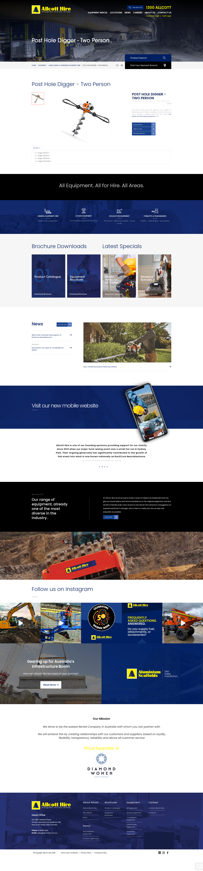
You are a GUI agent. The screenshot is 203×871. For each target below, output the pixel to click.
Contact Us (164, 12)
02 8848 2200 (43, 823)
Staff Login (166, 16)
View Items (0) (137, 7)
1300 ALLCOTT (158, 7)
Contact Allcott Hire (156, 801)
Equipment (42, 65)
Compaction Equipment (132, 811)
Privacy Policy (86, 845)
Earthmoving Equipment (131, 818)
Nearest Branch (139, 133)
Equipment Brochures (109, 806)
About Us (150, 12)
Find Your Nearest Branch (143, 65)
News (128, 12)
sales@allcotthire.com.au (47, 825)
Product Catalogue (112, 801)
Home (34, 65)
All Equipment (132, 801)
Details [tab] (35, 148)
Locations (116, 12)
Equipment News (62, 324)
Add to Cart (137, 129)
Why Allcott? (108, 510)
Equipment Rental (98, 12)
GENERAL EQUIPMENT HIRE (48, 216)
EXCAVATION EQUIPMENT (119, 216)
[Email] (117, 65)
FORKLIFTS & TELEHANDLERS (155, 216)
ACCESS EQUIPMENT (83, 216)
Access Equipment (134, 805)
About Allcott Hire (90, 801)
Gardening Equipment (131, 825)
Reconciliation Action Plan (88, 825)
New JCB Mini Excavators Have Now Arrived (100, 367)
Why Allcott (87, 805)
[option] (86, 117)
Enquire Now (137, 125)
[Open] (20, 615)
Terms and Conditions (69, 845)
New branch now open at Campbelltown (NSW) (48, 349)
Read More (49, 677)
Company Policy (100, 845)
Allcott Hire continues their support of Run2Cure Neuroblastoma (46, 336)
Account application (91, 831)
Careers (137, 12)
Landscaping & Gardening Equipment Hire (64, 65)
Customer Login (152, 16)
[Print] (122, 65)
